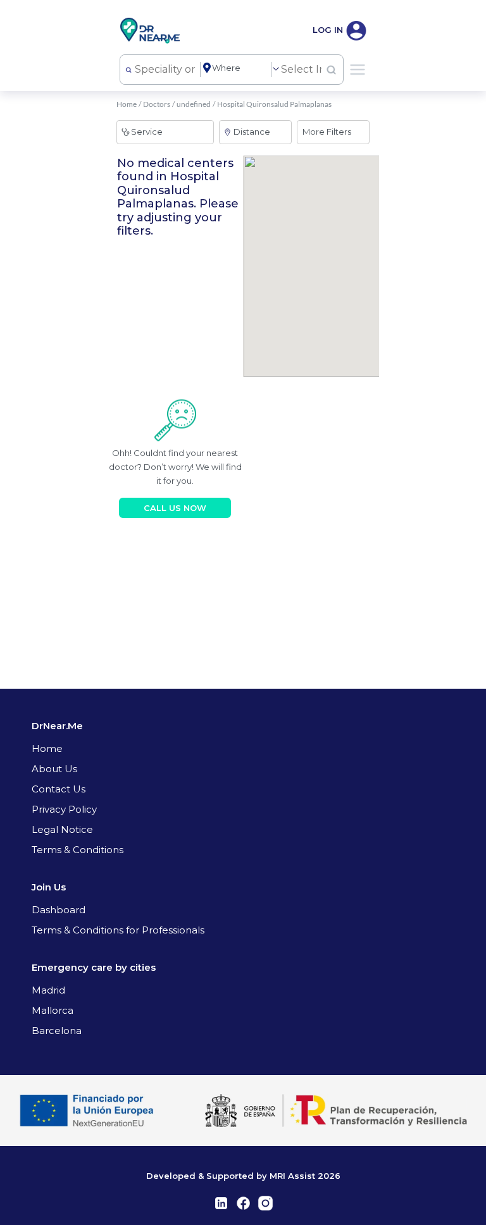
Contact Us (58, 789)
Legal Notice (62, 829)
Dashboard (58, 910)
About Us (54, 769)
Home (126, 104)
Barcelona (57, 1031)
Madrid (48, 990)
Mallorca (52, 1010)
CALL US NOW (175, 508)
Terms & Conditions (77, 850)
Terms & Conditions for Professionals (118, 930)
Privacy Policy (64, 809)
